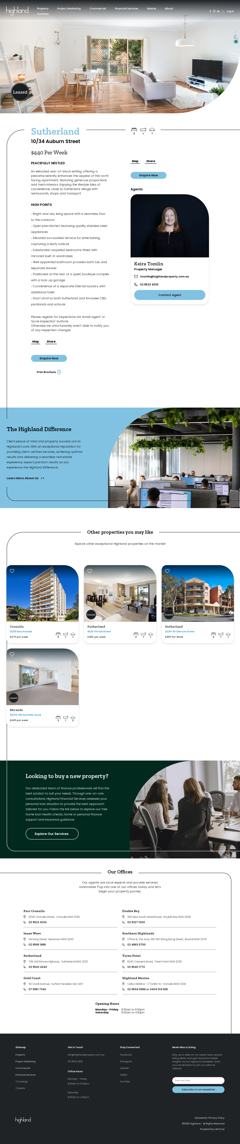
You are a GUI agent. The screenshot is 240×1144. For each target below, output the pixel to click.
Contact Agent (170, 295)
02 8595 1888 (37, 944)
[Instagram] (214, 11)
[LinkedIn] (218, 11)
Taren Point (131, 956)
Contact (42, 14)
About (169, 8)
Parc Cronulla (34, 911)
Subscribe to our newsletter (198, 1089)
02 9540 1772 (136, 967)
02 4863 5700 (136, 944)
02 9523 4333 (149, 284)
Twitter (123, 1074)
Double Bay (131, 911)
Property (42, 8)
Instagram (126, 1061)
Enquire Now (49, 358)
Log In (230, 11)
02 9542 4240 (38, 967)
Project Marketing (69, 8)
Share (51, 341)
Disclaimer (201, 1118)
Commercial (97, 8)
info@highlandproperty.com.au (86, 1054)
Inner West (32, 933)
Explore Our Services (52, 833)
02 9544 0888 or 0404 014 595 (147, 989)
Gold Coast (32, 978)
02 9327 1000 (136, 922)
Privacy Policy (216, 1118)
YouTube (125, 1081)
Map (35, 341)
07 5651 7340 (37, 989)
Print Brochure (47, 372)
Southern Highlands (138, 933)
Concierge (22, 1081)
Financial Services (126, 8)
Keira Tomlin (148, 264)
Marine (151, 8)
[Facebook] (210, 11)
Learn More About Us (23, 478)
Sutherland (32, 956)
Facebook (126, 1054)
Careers (20, 1088)
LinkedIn (124, 1068)
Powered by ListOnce (212, 1129)
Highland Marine (135, 978)
